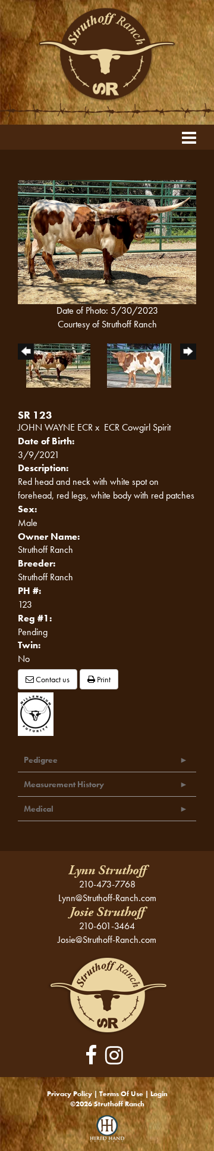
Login (159, 1094)
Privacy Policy (69, 1094)
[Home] (107, 994)
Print (103, 679)
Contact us (52, 679)
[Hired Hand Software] (107, 1133)
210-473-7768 (107, 884)
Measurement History (64, 784)
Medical (39, 808)
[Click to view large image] (107, 241)
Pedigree (41, 759)
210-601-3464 (107, 926)
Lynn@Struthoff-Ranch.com (107, 898)
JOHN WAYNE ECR (55, 427)
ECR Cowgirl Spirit (137, 427)
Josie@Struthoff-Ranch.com (107, 939)
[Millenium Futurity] (38, 713)
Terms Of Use (121, 1094)
